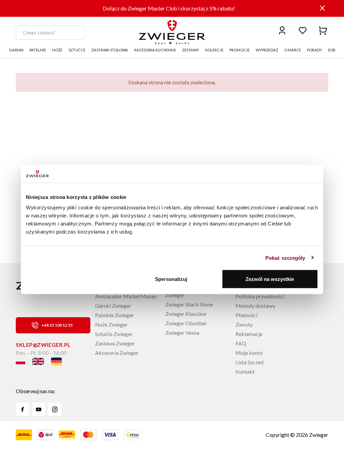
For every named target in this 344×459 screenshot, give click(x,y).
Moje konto (249, 352)
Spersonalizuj (171, 279)
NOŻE (57, 50)
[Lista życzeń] (302, 30)
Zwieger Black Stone (189, 304)
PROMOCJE (239, 50)
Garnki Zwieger (113, 305)
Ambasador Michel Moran (125, 296)
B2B (332, 50)
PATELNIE (38, 50)
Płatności (246, 315)
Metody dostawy (255, 305)
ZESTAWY (190, 50)
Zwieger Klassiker (186, 313)
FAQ (240, 343)
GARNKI (16, 50)
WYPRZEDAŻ (267, 50)
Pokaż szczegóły (285, 257)
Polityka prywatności (260, 296)
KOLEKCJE (214, 50)
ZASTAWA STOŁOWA (109, 50)
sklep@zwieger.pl (43, 344)
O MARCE (292, 50)
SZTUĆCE (77, 50)
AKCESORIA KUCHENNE (155, 50)
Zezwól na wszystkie (270, 279)
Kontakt (245, 371)
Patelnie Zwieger (114, 315)
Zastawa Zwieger (115, 343)
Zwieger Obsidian (186, 323)
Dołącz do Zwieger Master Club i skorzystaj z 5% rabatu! (169, 8)
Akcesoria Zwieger (117, 352)
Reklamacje (248, 334)
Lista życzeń (249, 362)
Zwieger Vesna (182, 332)
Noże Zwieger (111, 324)
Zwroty (244, 324)
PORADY (314, 50)
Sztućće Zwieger (114, 334)
